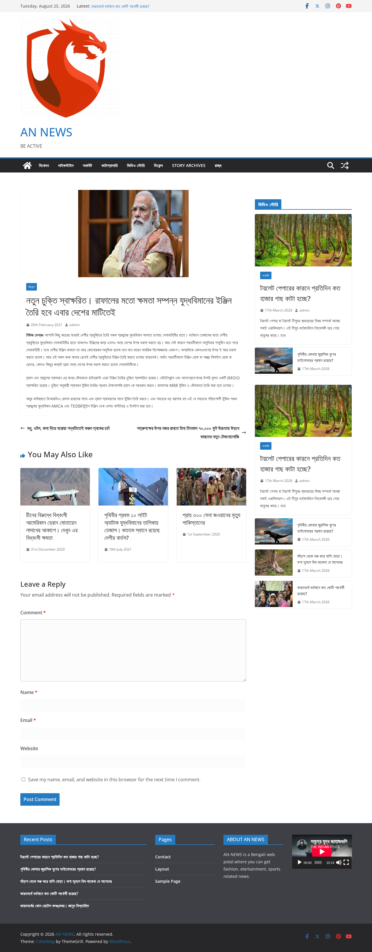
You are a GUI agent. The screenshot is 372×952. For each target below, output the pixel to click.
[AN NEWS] (27, 165)
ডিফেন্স (158, 165)
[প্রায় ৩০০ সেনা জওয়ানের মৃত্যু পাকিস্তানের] (211, 472)
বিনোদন (44, 165)
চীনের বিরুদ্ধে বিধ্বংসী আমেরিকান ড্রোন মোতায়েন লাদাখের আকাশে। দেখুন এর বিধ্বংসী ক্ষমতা (52, 526)
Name (28, 692)
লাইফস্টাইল (66, 165)
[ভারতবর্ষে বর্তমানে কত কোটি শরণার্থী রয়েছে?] (274, 595)
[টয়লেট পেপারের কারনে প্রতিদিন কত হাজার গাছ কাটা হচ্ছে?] (303, 240)
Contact (163, 857)
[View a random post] (345, 165)
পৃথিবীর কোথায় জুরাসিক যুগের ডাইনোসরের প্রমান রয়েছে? (316, 357)
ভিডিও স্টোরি (136, 165)
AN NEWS (46, 132)
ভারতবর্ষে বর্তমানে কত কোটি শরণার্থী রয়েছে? (320, 590)
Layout (162, 869)
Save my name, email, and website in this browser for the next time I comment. (114, 779)
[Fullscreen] (346, 862)
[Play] (300, 862)
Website (29, 748)
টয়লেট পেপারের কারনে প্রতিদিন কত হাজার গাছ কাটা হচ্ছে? (300, 293)
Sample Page (167, 881)
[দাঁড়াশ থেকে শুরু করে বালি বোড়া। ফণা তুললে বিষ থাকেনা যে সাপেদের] (274, 563)
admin (74, 324)
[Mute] (339, 862)
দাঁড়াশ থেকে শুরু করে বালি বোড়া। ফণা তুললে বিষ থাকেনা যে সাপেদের (137, 6)
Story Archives (188, 165)
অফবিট (87, 165)
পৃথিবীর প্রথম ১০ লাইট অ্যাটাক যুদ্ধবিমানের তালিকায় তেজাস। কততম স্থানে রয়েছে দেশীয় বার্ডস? (132, 526)
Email (28, 720)
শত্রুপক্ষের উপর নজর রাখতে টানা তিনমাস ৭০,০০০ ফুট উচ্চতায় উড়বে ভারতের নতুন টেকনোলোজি (188, 432)
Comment (33, 612)
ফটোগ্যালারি (109, 165)
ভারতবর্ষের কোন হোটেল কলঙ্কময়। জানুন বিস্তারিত (54, 905)
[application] (322, 852)
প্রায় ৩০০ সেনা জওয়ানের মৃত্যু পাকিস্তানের (211, 518)
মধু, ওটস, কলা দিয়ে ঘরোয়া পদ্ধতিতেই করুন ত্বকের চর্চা (68, 428)
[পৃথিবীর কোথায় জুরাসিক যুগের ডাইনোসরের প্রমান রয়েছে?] (274, 362)
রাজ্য (218, 165)
